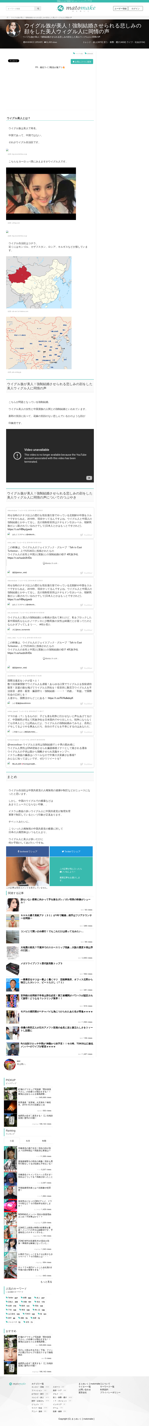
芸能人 (13, 1301)
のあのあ (35, 1124)
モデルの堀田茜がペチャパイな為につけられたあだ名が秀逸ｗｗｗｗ (57, 1011)
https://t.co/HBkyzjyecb (20, 529)
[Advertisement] (50, 89)
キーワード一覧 (107, 1386)
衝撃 (27, 1297)
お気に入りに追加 (83, 61)
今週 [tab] (12, 1140)
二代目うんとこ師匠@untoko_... (25, 731)
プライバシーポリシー (110, 1392)
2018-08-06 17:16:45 (34, 675)
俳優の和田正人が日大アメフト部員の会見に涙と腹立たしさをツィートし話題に (57, 1029)
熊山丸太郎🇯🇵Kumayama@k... (24, 763)
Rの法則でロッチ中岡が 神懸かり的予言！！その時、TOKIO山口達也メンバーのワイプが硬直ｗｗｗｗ (57, 1045)
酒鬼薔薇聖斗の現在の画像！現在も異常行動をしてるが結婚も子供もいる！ (35, 1162)
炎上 (41, 1297)
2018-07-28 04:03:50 (37, 739)
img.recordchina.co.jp (19, 154)
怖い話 (40, 1309)
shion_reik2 (12, 542)
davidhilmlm (12, 675)
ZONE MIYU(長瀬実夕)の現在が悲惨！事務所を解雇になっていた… (33, 1242)
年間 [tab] (44, 1140)
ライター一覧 (85, 1386)
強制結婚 (90, 53)
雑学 (11, 1318)
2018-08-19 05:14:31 (34, 542)
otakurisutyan (12, 510)
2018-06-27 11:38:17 (36, 711)
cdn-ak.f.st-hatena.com (20, 311)
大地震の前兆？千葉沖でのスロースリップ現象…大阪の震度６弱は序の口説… (57, 949)
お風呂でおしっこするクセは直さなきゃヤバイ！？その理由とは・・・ (35, 1255)
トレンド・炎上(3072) (93, 42)
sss (42, 1358)
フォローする (23, 510)
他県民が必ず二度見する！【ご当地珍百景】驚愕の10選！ (35, 1116)
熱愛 (36, 1318)
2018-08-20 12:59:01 (35, 510)
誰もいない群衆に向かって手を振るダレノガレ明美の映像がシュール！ (56, 901)
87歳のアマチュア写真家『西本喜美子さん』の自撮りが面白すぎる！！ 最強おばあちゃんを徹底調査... (34, 1091)
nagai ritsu (36, 1236)
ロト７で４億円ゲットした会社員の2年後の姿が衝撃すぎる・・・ (35, 1268)
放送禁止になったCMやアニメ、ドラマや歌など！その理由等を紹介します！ (35, 1203)
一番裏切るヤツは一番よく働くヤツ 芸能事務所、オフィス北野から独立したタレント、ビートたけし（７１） (57, 981)
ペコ (37, 1156)
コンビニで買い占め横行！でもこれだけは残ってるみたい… (52, 931)
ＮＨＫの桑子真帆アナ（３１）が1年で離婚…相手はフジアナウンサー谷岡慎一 (56, 916)
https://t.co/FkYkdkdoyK (60, 698)
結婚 (12, 1305)
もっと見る (46, 1281)
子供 (12, 1309)
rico (37, 1097)
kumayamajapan (13, 739)
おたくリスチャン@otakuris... (24, 534)
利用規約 (104, 1389)
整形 (26, 1309)
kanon (39, 1111)
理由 (39, 1305)
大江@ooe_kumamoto (21, 629)
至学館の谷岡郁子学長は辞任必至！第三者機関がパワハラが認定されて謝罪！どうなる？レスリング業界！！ (57, 997)
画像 (27, 1301)
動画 (26, 1305)
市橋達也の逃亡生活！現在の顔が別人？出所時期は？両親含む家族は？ (34, 1149)
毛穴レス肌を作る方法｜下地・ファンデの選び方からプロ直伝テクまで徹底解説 (35, 1352)
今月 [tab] (28, 1140)
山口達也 (14, 1313)
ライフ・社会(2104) (136, 42)
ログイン (136, 8)
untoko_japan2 (13, 711)
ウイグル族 (79, 53)
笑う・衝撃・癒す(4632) (115, 42)
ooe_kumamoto (13, 612)
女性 (29, 1322)
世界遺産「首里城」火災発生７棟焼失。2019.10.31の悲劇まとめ (34, 1103)
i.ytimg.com (16, 223)
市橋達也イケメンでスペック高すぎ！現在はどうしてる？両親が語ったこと (35, 1175)
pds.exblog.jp (16, 372)
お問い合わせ (85, 1389)
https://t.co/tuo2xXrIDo (20, 557)
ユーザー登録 (120, 8)
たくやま (37, 1209)
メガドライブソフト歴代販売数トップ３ (42, 963)
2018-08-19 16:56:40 (37, 612)
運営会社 (83, 1392)
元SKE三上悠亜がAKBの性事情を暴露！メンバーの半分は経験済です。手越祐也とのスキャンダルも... (35, 1230)
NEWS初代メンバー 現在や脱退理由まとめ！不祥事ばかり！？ (34, 1215)
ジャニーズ (14, 1322)
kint (82, 910)
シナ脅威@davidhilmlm (21, 703)
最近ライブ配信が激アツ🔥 (52, 67)
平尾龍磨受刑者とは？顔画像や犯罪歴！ (34, 1188)
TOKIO (30, 1313)
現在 (41, 1301)
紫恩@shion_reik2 (19, 572)
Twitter (13, 1297)
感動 (24, 1318)
